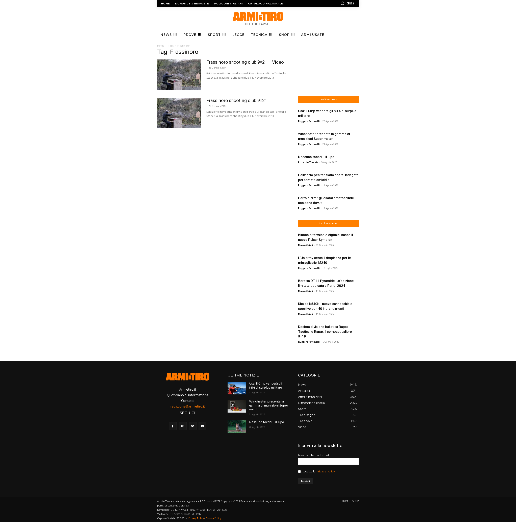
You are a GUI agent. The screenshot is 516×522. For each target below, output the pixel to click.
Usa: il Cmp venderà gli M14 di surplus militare (265, 385)
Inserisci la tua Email (313, 455)
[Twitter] (193, 426)
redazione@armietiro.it (187, 406)
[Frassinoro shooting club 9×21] (179, 113)
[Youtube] (202, 426)
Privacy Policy (325, 471)
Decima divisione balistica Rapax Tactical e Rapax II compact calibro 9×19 (325, 331)
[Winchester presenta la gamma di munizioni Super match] (237, 406)
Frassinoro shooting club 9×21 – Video (245, 62)
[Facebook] (173, 426)
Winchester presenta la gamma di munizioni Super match (268, 405)
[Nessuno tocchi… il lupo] (237, 426)
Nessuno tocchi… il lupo (316, 157)
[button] (335, 3)
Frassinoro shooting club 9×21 (236, 100)
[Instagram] (182, 426)
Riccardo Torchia (308, 162)
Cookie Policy (213, 518)
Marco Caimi (305, 244)
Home (160, 45)
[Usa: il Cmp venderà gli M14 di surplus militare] (237, 388)
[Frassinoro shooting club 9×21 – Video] (179, 74)
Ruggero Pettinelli (309, 121)
